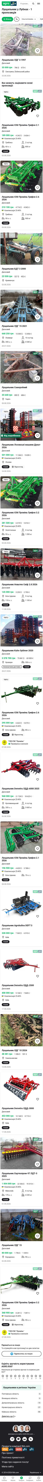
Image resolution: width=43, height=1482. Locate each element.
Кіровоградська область (21, 1407)
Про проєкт (8, 1453)
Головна (4, 1480)
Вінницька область (21, 1398)
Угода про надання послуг (15, 1462)
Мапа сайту (8, 1466)
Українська (34, 1472)
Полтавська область (21, 1394)
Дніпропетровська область (21, 1403)
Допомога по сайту (21, 1434)
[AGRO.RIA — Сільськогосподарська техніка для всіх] (10, 3)
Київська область (21, 1412)
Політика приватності (13, 1457)
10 (40, 1378)
